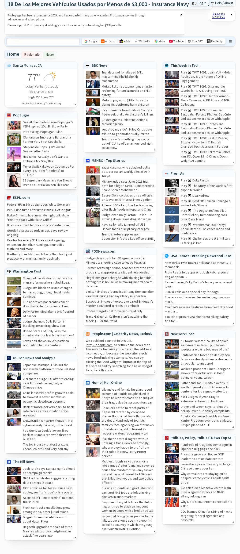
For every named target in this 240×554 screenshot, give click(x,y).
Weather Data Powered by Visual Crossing (41, 103)
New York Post (182, 333)
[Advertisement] (92, 22)
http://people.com (99, 345)
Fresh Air (178, 173)
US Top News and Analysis (34, 357)
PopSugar (21, 115)
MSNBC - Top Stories (108, 160)
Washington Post (27, 271)
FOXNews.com (103, 251)
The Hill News (23, 461)
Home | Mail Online (107, 382)
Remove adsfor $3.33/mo (218, 15)
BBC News (99, 65)
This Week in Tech (185, 65)
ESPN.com (21, 197)
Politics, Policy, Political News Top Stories (205, 437)
